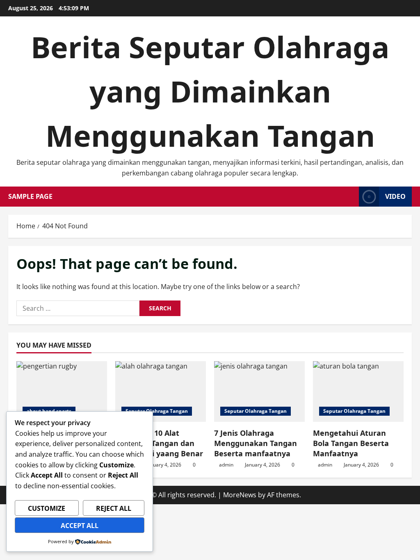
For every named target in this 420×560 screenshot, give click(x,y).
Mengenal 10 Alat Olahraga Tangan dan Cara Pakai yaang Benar (159, 443)
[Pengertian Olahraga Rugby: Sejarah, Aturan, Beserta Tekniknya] (61, 391)
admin (226, 464)
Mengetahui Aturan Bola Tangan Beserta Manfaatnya (351, 443)
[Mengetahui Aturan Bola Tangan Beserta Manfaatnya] (358, 391)
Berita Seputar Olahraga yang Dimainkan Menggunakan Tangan (210, 91)
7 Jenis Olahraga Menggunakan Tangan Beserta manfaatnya (255, 443)
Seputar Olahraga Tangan (157, 410)
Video (395, 196)
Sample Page (30, 196)
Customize (46, 508)
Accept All (79, 525)
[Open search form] (350, 197)
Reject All (113, 508)
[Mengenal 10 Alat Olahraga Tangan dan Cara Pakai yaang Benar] (160, 391)
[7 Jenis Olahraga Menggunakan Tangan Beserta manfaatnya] (259, 391)
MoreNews (239, 494)
